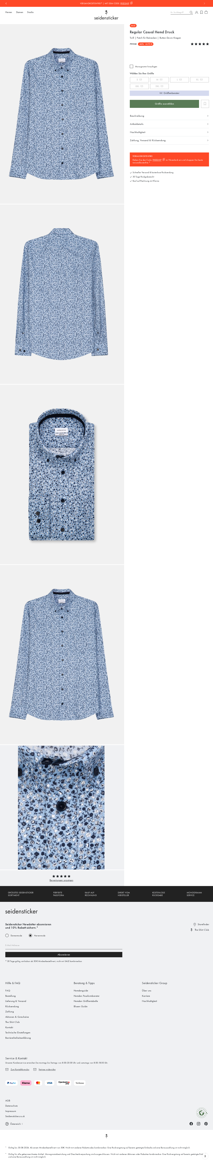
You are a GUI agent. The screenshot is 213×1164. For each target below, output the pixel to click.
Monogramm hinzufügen (146, 66)
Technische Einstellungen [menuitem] (17, 1032)
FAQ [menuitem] (7, 990)
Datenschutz (11, 1105)
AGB (7, 1100)
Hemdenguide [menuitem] (81, 990)
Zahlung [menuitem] (9, 1011)
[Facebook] (191, 1123)
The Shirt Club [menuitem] (12, 1022)
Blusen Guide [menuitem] (80, 1006)
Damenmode (16, 935)
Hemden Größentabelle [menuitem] (86, 1001)
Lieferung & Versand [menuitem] (15, 1001)
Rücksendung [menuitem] (12, 1006)
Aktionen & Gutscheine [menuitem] (17, 1016)
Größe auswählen (164, 103)
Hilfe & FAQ (12, 983)
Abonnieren (64, 954)
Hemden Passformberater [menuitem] (87, 995)
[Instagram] (198, 1123)
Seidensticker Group (154, 983)
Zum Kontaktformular (20, 1069)
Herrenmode (39, 935)
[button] (61, 880)
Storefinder (203, 924)
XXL (137, 86)
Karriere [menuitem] (146, 995)
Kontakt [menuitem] (9, 1027)
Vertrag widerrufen (47, 1069)
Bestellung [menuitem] (10, 995)
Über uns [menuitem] (146, 990)
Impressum (10, 1111)
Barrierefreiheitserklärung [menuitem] (18, 1037)
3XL (157, 86)
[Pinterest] (206, 1123)
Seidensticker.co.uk (15, 1116)
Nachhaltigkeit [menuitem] (149, 1001)
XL (197, 79)
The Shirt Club (202, 929)
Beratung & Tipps (84, 983)
